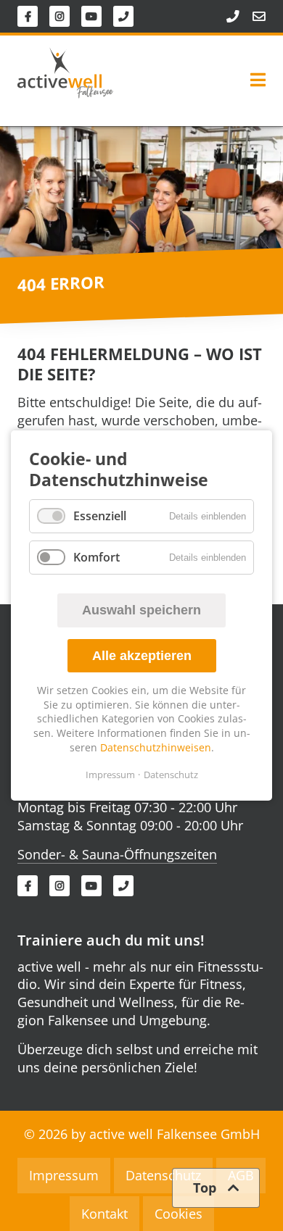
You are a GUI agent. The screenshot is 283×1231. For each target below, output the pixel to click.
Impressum (110, 774)
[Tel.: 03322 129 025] (226, 16)
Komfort (96, 557)
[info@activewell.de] (252, 16)
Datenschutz (171, 774)
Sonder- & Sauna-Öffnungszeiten (117, 854)
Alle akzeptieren (142, 655)
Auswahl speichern (141, 610)
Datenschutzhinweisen (155, 747)
